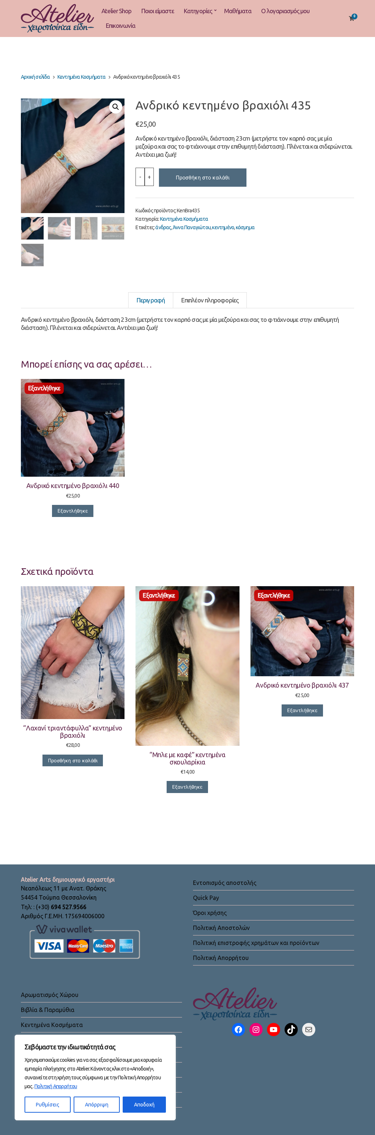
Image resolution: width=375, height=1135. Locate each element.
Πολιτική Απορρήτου (55, 1086)
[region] (95, 1077)
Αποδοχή (144, 1105)
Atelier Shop (116, 10)
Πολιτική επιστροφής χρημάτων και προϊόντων (256, 942)
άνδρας (163, 227)
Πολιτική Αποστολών (221, 927)
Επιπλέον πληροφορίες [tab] (209, 300)
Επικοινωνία (120, 25)
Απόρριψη (96, 1105)
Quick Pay (206, 897)
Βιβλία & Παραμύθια (47, 1009)
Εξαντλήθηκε (72, 511)
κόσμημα (245, 227)
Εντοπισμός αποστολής (224, 882)
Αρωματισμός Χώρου (49, 994)
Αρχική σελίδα (35, 77)
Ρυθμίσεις (47, 1105)
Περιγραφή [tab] (151, 300)
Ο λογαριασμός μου (285, 10)
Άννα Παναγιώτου (192, 227)
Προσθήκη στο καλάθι (203, 177)
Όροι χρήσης (210, 912)
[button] (115, 107)
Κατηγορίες (198, 10)
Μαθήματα (237, 10)
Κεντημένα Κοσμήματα (81, 77)
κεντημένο (223, 227)
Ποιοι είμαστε (157, 10)
